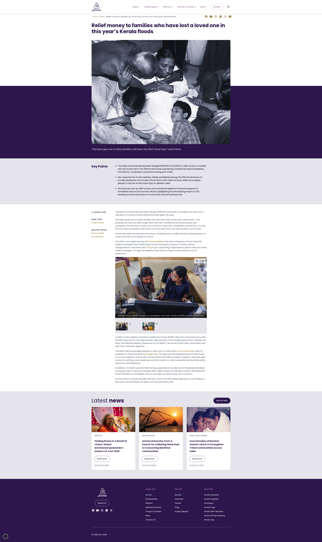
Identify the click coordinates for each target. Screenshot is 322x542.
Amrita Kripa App (185, 351)
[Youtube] (211, 16)
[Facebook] (206, 16)
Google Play (152, 354)
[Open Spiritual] (172, 7)
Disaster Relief (98, 223)
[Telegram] (220, 16)
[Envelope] (230, 16)
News (102, 16)
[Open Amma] (139, 7)
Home (95, 16)
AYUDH (150, 247)
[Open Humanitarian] (158, 7)
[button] (228, 7)
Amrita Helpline (156, 241)
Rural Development (198, 435)
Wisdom (98, 435)
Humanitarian (98, 236)
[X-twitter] (225, 16)
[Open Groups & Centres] (196, 7)
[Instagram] (215, 16)
